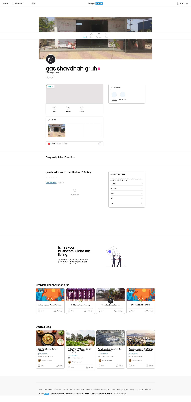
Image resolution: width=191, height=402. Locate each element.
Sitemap (132, 389)
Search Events (80, 389)
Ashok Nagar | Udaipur (53, 73)
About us (72, 389)
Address (68, 111)
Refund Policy (148, 389)
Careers (113, 389)
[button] (187, 3)
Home (40, 389)
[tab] (51, 182)
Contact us (89, 389)
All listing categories (122, 389)
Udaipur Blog (57, 389)
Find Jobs (65, 389)
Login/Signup (139, 389)
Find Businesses (48, 389)
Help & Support (105, 389)
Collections (97, 389)
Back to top (122, 394)
